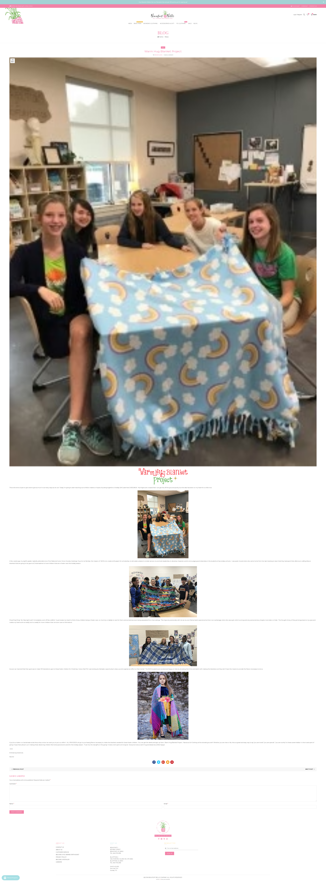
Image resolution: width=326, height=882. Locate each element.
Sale (190, 23)
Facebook (154, 762)
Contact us (313, 6)
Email (167, 762)
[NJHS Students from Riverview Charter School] (163, 645)
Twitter (158, 762)
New (130, 23)
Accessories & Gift (167, 23)
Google (163, 762)
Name (11, 804)
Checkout (304, 6)
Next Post (309, 769)
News (166, 37)
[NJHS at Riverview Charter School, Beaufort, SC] (163, 524)
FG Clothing (181, 22)
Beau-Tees (138, 22)
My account (296, 6)
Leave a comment (168, 55)
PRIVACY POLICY (61, 857)
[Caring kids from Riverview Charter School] (163, 591)
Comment (13, 784)
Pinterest (172, 762)
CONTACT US (60, 847)
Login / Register (297, 14)
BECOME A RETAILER (62, 859)
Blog (195, 23)
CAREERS (59, 862)
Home (161, 37)
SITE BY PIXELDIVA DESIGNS (163, 879)
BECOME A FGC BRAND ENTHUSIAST (67, 854)
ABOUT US (59, 849)
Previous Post (18, 769)
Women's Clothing (150, 23)
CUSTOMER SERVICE (62, 852)
